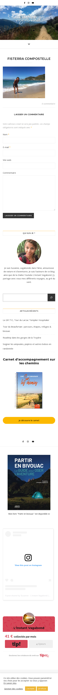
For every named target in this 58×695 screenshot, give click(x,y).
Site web (7, 160)
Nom (6, 134)
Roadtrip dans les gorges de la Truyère (22, 337)
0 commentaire (48, 103)
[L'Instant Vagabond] (29, 19)
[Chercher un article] (51, 297)
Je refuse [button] (42, 688)
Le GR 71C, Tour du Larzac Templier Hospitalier (26, 320)
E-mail (6, 147)
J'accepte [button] (30, 688)
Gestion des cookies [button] (13, 688)
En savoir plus (10, 683)
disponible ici (44, 513)
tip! (16, 644)
